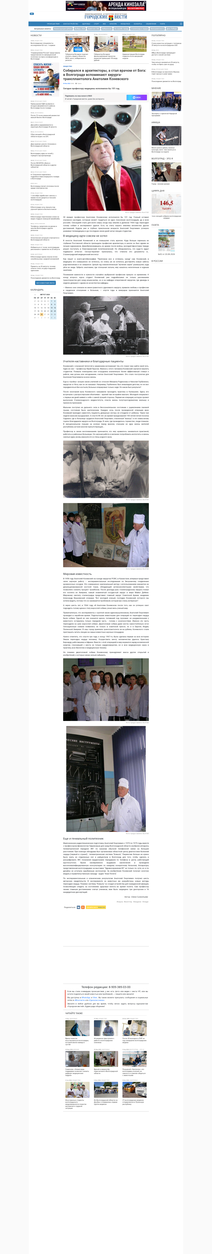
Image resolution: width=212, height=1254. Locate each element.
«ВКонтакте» (79, 1000)
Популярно (158, 35)
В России (157, 260)
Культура (113, 24)
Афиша (155, 122)
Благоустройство (70, 24)
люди (146, 902)
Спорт (96, 24)
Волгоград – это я (162, 158)
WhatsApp (86, 997)
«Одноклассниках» (97, 1000)
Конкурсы (138, 24)
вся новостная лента (45, 283)
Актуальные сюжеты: (42, 29)
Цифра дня (157, 190)
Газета (162, 24)
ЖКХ (104, 24)
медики (137, 902)
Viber (95, 997)
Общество (67, 66)
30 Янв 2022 (66, 83)
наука (120, 902)
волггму (128, 902)
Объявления (151, 24)
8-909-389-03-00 (120, 987)
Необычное (125, 24)
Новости (36, 35)
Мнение (156, 88)
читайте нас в (96, 907)
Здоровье (86, 24)
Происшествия (53, 24)
